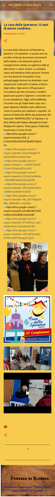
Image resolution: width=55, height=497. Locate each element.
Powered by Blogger (29, 478)
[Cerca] (51, 5)
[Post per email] (5, 427)
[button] (5, 41)
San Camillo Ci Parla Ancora (25, 5)
